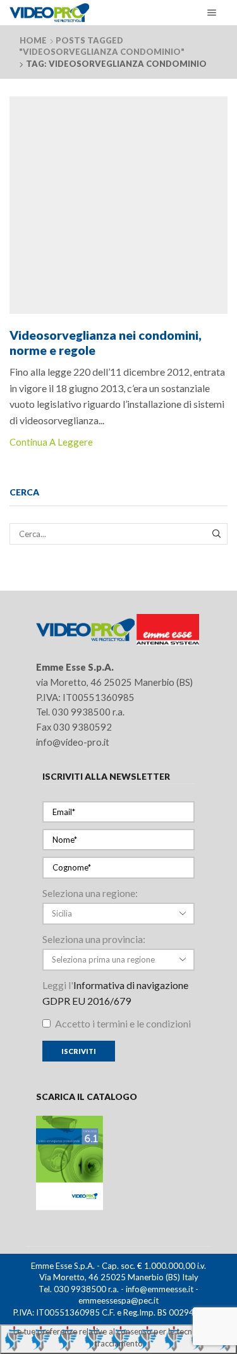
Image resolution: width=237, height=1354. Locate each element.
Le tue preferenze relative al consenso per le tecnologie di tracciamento (118, 1337)
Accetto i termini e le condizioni (122, 1023)
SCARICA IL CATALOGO (86, 1096)
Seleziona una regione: (90, 893)
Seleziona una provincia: (93, 939)
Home (33, 40)
